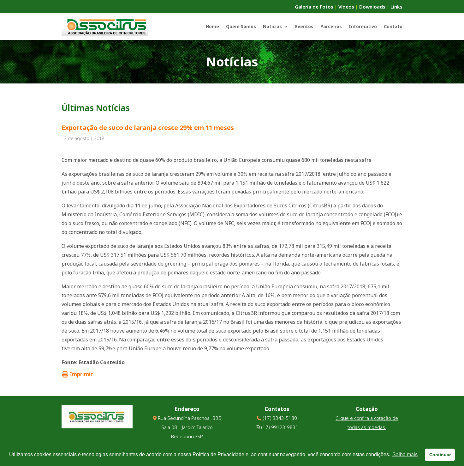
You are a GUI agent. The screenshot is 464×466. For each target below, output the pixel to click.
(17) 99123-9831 (279, 427)
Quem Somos (241, 26)
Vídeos (346, 6)
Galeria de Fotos (314, 6)
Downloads (372, 6)
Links (396, 6)
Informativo (363, 26)
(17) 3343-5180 (280, 418)
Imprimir (81, 374)
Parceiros (331, 26)
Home (212, 26)
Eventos (304, 26)
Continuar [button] (440, 454)
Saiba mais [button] (405, 454)
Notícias (272, 26)
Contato (393, 26)
